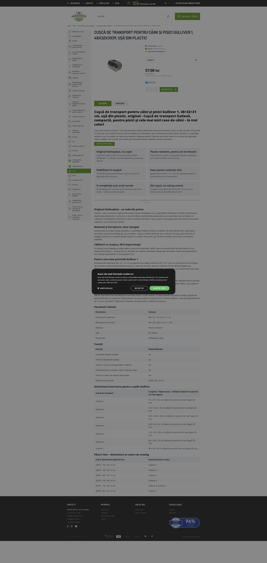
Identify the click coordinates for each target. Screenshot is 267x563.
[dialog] (133, 281)
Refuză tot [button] (139, 288)
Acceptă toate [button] (159, 288)
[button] (105, 288)
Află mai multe (112, 282)
